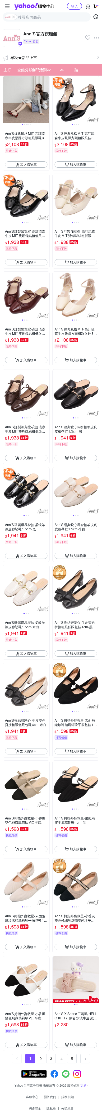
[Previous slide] (6, 99)
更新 (83, 1085)
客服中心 (32, 1096)
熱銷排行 (80, 69)
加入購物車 (28, 164)
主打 (7, 69)
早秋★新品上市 (23, 57)
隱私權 (51, 1108)
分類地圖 (67, 1108)
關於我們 (50, 1096)
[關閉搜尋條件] (13, 17)
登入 (74, 6)
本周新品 (65, 69)
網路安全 (35, 1108)
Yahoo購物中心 (34, 6)
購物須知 (67, 1096)
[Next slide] (46, 99)
